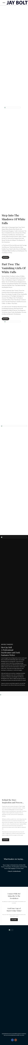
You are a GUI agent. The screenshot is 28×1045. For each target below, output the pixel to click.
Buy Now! (14, 919)
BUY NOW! (5, 257)
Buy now (5, 839)
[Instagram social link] (15, 1040)
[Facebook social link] (12, 1040)
